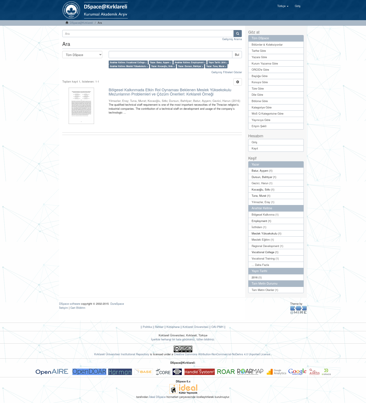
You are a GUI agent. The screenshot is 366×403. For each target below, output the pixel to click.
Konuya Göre (260, 82)
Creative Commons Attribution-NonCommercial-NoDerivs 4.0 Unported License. (222, 354)
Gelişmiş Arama (232, 39)
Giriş (254, 142)
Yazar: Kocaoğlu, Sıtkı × (163, 66)
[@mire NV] (298, 310)
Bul (237, 54)
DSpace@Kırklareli (81, 23)
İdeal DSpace (157, 397)
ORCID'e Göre (260, 69)
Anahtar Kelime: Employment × (190, 62)
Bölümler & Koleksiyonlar (267, 44)
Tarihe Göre (259, 51)
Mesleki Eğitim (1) (263, 239)
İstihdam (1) (259, 227)
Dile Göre (257, 95)
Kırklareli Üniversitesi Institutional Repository (121, 354)
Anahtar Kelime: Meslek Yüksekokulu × (129, 66)
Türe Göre (258, 88)
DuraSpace (117, 304)
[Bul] (237, 33)
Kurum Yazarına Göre (265, 63)
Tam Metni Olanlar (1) (265, 290)
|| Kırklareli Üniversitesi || (195, 327)
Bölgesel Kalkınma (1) (265, 214)
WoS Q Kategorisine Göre (267, 113)
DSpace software (69, 304)
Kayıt (255, 148)
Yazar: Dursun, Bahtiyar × (190, 66)
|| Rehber (158, 327)
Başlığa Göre (260, 76)
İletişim (63, 308)
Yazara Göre (259, 57)
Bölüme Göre (260, 101)
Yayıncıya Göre (261, 120)
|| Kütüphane (172, 327)
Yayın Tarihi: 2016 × (218, 62)
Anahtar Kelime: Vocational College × (128, 62)
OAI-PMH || (218, 327)
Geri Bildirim (77, 308)
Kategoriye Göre (262, 107)
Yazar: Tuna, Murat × (216, 66)
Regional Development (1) (267, 246)
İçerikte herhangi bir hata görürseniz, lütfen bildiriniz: (183, 339)
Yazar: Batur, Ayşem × (160, 62)
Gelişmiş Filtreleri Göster (226, 72)
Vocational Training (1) (265, 258)
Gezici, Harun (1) (262, 183)
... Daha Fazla (260, 265)
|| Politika (146, 327)
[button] (283, 6)
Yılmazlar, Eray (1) (263, 202)
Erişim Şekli (259, 126)
